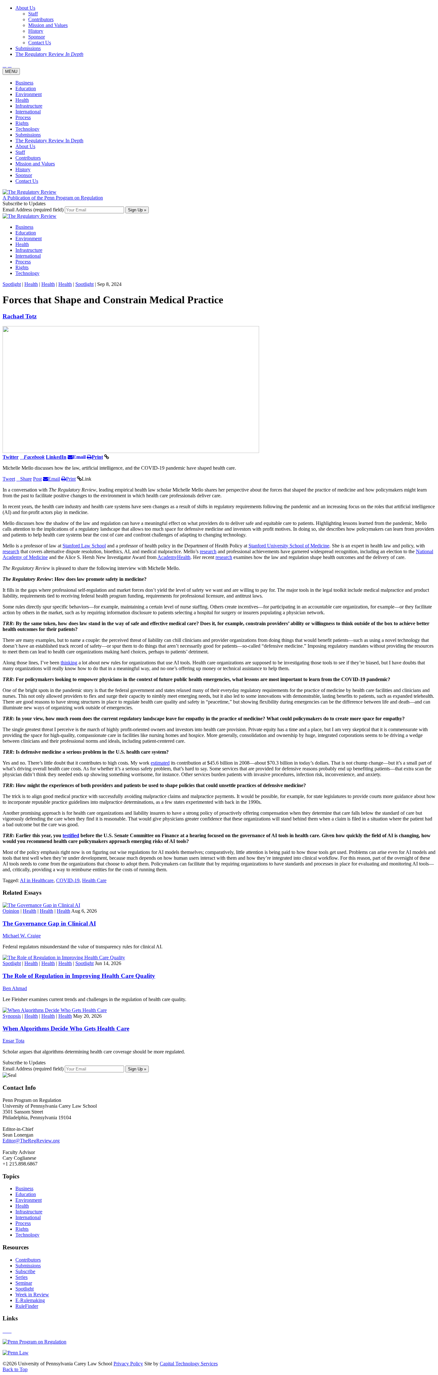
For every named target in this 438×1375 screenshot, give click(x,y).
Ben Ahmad (15, 988)
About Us (25, 146)
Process (23, 117)
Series (21, 1277)
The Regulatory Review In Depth (49, 140)
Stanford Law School (84, 545)
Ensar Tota (13, 1040)
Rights (22, 123)
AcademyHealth (173, 557)
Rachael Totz (20, 316)
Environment (28, 94)
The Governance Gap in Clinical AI (49, 923)
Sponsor (23, 175)
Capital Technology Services (189, 1363)
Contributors (28, 158)
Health (22, 100)
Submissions (28, 135)
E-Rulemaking (30, 1300)
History (22, 169)
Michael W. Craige (22, 935)
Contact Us (26, 181)
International (28, 111)
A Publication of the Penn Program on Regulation (53, 197)
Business (24, 82)
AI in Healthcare (37, 880)
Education (25, 88)
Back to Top (15, 1369)
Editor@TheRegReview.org (31, 1140)
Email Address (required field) (34, 209)
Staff (20, 152)
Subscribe (25, 1271)
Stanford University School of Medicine (288, 545)
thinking (69, 662)
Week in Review (32, 1294)
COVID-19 (68, 880)
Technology (27, 129)
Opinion (11, 911)
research (11, 551)
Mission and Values (35, 163)
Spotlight (12, 284)
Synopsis (12, 1016)
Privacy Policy (128, 1363)
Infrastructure (28, 106)
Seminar (23, 1283)
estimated (160, 763)
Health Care (94, 880)
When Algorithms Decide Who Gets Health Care (66, 1028)
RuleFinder (26, 1306)
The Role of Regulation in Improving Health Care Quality (79, 975)
